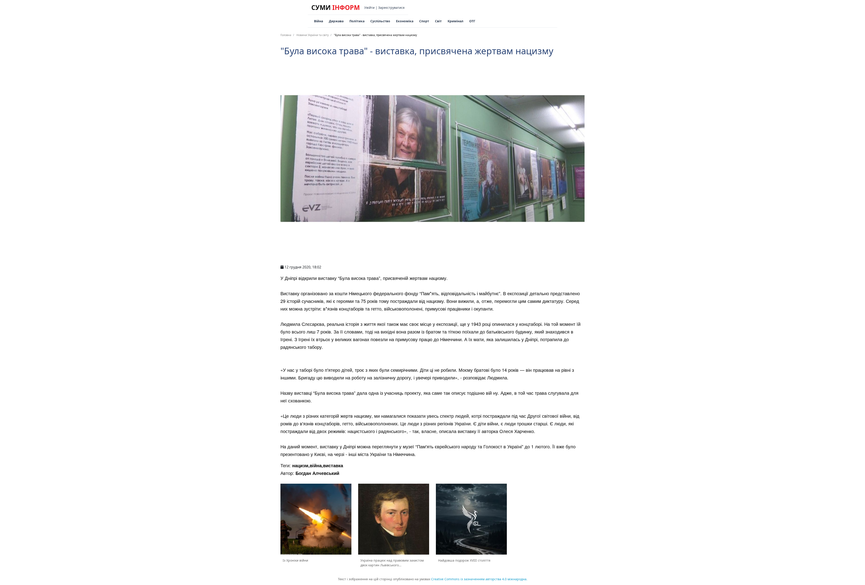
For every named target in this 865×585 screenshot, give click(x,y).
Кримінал (455, 21)
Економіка (404, 21)
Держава (336, 21)
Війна (318, 21)
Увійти (369, 7)
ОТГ (472, 21)
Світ (438, 21)
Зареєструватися (391, 7)
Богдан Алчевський (317, 473)
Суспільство (380, 21)
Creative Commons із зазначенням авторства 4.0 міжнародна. (479, 579)
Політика (356, 21)
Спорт (424, 21)
